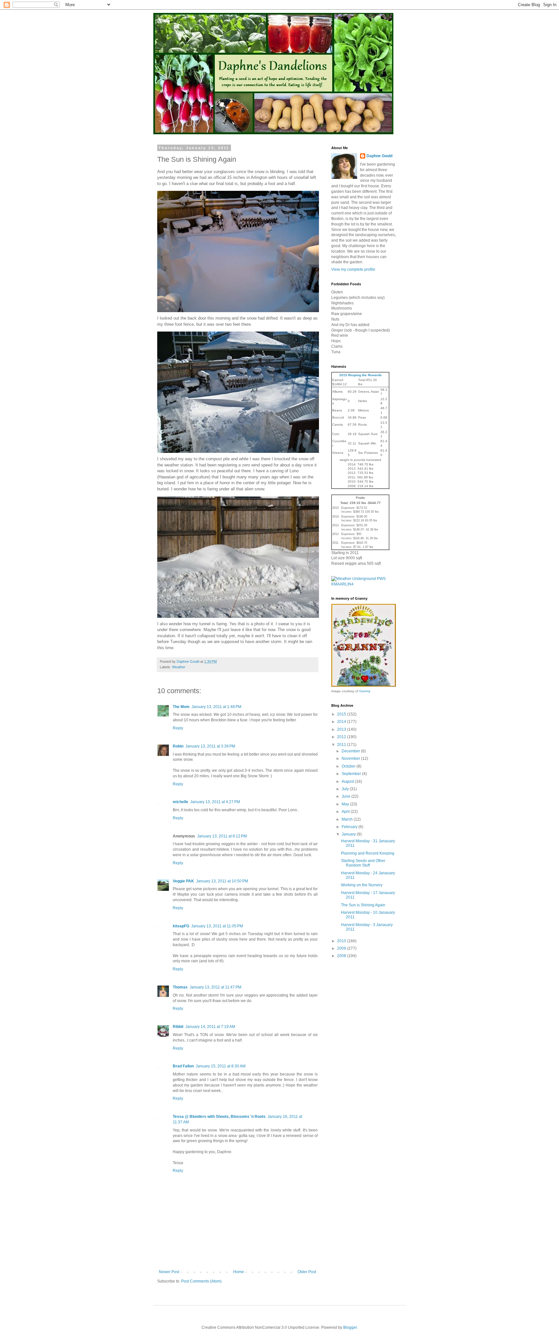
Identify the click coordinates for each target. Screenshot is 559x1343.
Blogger (350, 1327)
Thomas (180, 987)
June (346, 796)
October (349, 766)
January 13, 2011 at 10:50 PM (222, 881)
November (351, 758)
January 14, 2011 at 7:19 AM (210, 1026)
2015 (342, 714)
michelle (180, 802)
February (350, 826)
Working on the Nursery (361, 885)
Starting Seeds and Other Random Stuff (363, 863)
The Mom (181, 706)
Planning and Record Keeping (367, 853)
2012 (342, 737)
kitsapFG (181, 926)
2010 (342, 941)
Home (238, 1272)
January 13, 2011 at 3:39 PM (210, 746)
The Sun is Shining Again (363, 905)
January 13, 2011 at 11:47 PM (215, 987)
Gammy (364, 691)
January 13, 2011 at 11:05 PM (217, 926)
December (351, 751)
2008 (342, 956)
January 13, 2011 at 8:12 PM (222, 836)
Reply (178, 728)
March (348, 819)
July (346, 789)
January (349, 834)
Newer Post (169, 1272)
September (352, 773)
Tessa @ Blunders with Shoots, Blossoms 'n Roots (219, 1116)
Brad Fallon (183, 1066)
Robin (178, 746)
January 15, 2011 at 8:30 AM (221, 1066)
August (348, 781)
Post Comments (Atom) (201, 1281)
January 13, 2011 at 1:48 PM (216, 706)
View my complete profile (353, 269)
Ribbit (178, 1026)
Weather (178, 667)
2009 (342, 948)
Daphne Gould (379, 156)
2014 (342, 721)
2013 (342, 729)
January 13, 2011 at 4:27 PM (215, 802)
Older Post (307, 1272)
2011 (342, 744)
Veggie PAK (183, 881)
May (346, 804)
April (346, 811)
